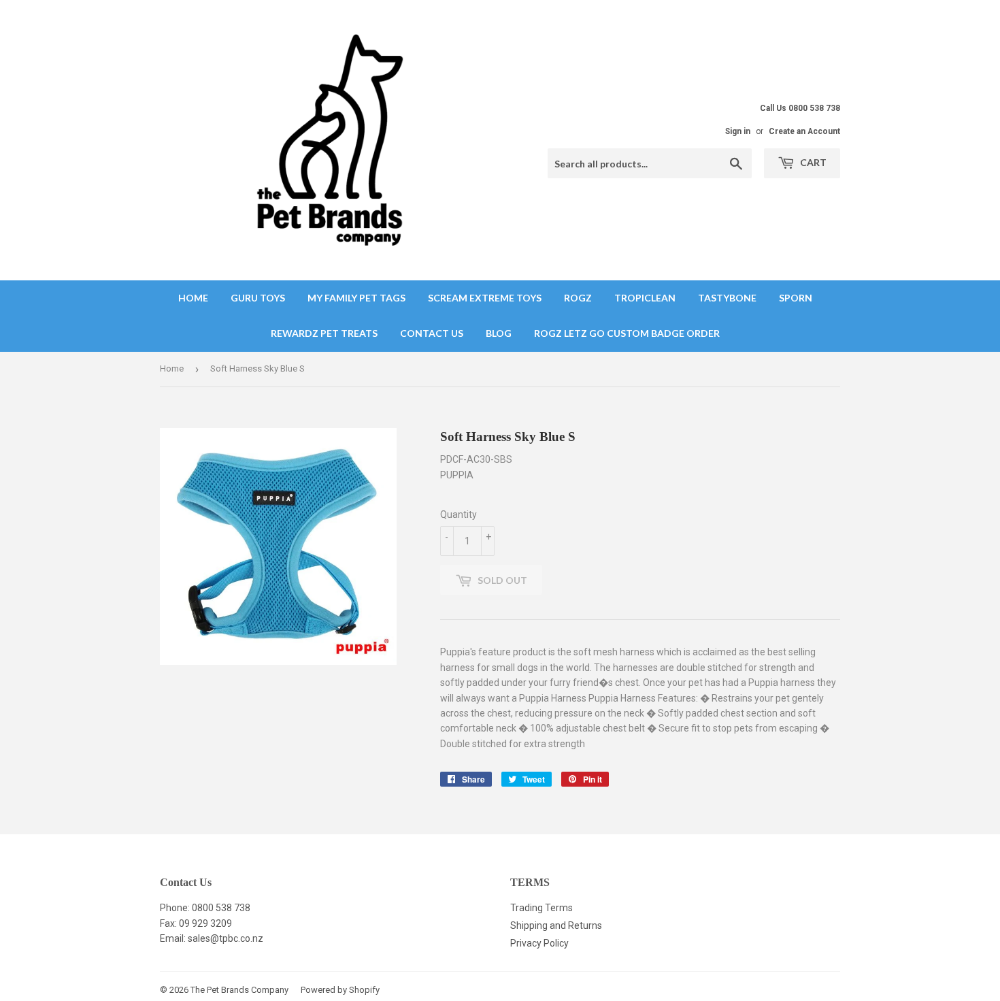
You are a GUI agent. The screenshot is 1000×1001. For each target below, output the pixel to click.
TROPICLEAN (645, 297)
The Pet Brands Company (239, 990)
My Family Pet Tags (356, 297)
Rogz (578, 297)
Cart (812, 162)
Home (193, 297)
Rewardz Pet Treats (324, 333)
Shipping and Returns (556, 925)
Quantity (458, 514)
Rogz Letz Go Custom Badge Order (627, 333)
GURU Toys (258, 297)
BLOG (499, 333)
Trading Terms (541, 907)
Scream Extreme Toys (484, 297)
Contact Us (431, 333)
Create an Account (804, 131)
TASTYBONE (727, 297)
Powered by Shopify (340, 990)
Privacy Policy (539, 943)
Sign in (737, 131)
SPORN (795, 297)
